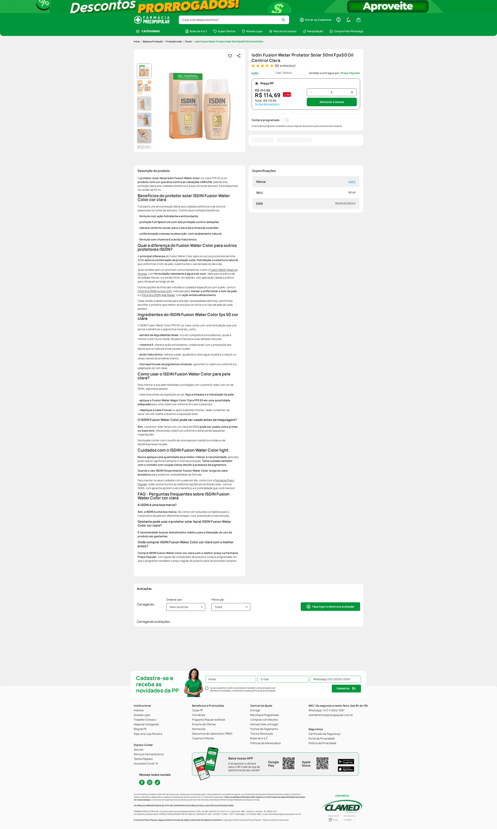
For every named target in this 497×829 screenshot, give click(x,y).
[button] (315, 20)
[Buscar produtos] (285, 20)
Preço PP (267, 83)
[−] (311, 92)
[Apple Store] (346, 769)
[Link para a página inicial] (137, 41)
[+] (352, 92)
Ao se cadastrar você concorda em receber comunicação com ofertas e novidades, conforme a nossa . (243, 689)
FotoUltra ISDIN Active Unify (155, 291)
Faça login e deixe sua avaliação (333, 606)
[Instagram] (149, 782)
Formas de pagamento (267, 104)
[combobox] (233, 19)
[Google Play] (346, 761)
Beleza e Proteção (153, 41)
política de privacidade (263, 690)
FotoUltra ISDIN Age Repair (158, 295)
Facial (188, 41)
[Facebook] (142, 782)
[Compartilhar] (238, 55)
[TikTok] (157, 782)
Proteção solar (174, 41)
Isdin (351, 181)
